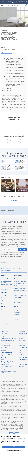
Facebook (17, 312)
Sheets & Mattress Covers (8, 348)
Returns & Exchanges (20, 295)
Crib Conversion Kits (6, 366)
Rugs (2, 359)
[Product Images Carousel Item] (14, 17)
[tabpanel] (14, 17)
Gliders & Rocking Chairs (7, 341)
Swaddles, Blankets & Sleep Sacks (8, 371)
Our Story (3, 295)
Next (6, 325)
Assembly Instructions (20, 281)
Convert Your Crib (19, 283)
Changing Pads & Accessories (9, 369)
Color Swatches (18, 302)
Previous (3, 325)
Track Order (17, 297)
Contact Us (17, 300)
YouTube (16, 317)
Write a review (13, 141)
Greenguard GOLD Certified (6, 281)
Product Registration (19, 288)
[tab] (6, 52)
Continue (22, 249)
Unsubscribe (4, 262)
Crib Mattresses (5, 345)
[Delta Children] (14, 222)
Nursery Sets (4, 331)
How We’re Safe (5, 279)
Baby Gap (3, 336)
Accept (13, 446)
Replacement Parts (19, 286)
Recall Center (5, 289)
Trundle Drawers (5, 364)
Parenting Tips (18, 279)
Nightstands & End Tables (8, 355)
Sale (2, 310)
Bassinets (3, 350)
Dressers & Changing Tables (8, 338)
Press (2, 300)
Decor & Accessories (6, 352)
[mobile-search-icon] (22, 5)
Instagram (17, 310)
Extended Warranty (19, 290)
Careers (3, 304)
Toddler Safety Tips (6, 287)
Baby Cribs (4, 333)
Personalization (5, 343)
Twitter (16, 319)
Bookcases (4, 357)
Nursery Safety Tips (6, 284)
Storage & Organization (7, 362)
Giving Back (4, 298)
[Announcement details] (26, 270)
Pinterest (16, 314)
